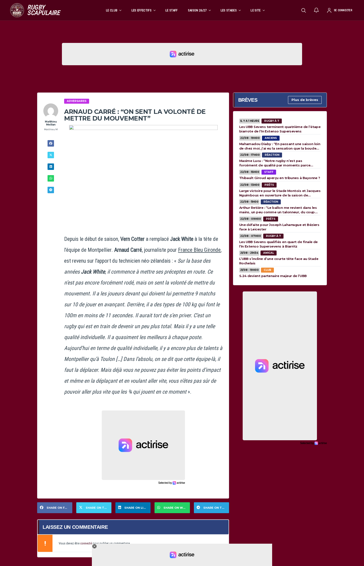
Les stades (229, 10)
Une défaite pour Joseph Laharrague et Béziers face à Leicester (279, 227)
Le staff (171, 10)
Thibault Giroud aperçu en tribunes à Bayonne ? (279, 178)
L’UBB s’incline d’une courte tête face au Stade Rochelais (278, 261)
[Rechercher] (304, 10)
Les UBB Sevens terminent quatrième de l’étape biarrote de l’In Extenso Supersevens (280, 129)
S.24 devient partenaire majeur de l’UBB (273, 276)
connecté (86, 543)
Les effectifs (141, 10)
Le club (111, 10)
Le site (255, 10)
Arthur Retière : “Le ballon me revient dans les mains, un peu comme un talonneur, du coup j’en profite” (278, 210)
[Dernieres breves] (316, 10)
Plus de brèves (304, 100)
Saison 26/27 (197, 10)
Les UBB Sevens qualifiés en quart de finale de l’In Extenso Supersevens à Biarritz (278, 244)
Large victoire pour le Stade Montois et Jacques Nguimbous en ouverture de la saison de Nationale (280, 193)
